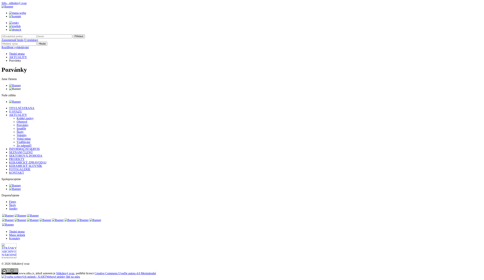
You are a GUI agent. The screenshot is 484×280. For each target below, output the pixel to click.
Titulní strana (17, 53)
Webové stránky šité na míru (63, 276)
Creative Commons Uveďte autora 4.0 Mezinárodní (125, 273)
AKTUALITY (18, 57)
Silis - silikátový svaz (14, 3)
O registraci (31, 40)
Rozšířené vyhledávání (15, 47)
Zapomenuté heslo (12, 40)
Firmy (12, 201)
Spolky (13, 208)
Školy (12, 205)
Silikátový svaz (65, 273)
